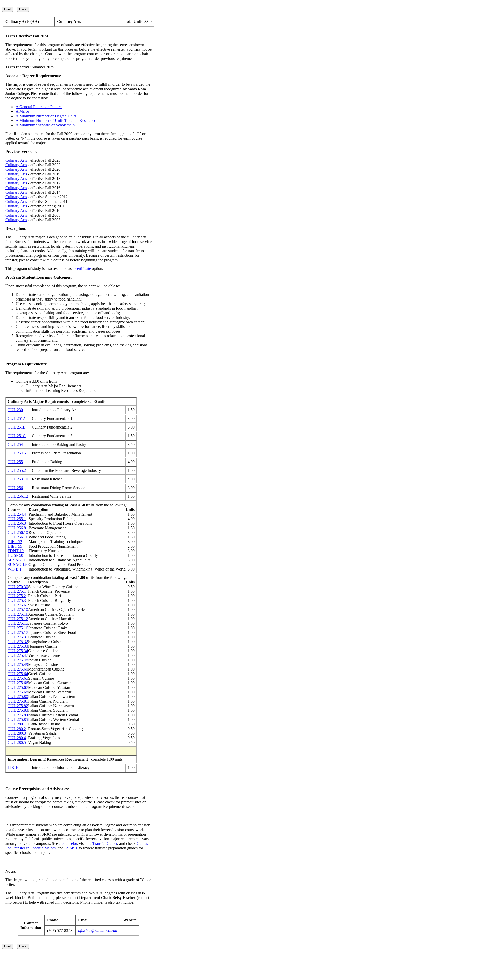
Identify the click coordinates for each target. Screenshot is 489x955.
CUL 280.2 (17, 728)
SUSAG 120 (18, 564)
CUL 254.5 (17, 453)
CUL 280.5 (17, 742)
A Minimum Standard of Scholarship (45, 125)
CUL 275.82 (18, 706)
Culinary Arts (16, 160)
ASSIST (71, 848)
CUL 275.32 (18, 641)
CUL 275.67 (18, 687)
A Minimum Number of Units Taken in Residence (56, 120)
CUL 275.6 (17, 605)
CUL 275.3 (17, 600)
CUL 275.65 (18, 678)
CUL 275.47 (18, 655)
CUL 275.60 (18, 669)
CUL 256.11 (18, 537)
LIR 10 (13, 767)
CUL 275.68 (18, 692)
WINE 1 (14, 569)
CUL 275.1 (17, 591)
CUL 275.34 (18, 651)
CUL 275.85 (18, 719)
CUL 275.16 (18, 628)
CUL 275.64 (18, 674)
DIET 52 (15, 541)
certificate (83, 268)
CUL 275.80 (18, 696)
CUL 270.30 (18, 587)
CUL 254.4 (17, 514)
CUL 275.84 (18, 715)
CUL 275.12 (18, 619)
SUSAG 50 (17, 560)
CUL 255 (15, 462)
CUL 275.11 (18, 614)
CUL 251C (17, 436)
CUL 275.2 (17, 596)
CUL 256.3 (17, 523)
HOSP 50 (15, 555)
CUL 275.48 (18, 660)
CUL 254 (15, 444)
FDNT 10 (16, 551)
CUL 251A (17, 418)
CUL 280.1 (17, 724)
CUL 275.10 (18, 609)
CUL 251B (17, 427)
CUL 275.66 (18, 683)
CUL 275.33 (18, 646)
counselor (69, 843)
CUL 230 (15, 410)
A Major (22, 111)
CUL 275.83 (18, 710)
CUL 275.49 (18, 664)
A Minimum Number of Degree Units (46, 116)
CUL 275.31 (18, 637)
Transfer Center (104, 843)
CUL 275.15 (18, 623)
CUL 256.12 (18, 496)
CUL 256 (15, 488)
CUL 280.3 (17, 733)
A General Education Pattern (39, 107)
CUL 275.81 (18, 701)
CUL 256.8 (17, 528)
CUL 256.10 (18, 532)
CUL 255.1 (17, 519)
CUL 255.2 (17, 470)
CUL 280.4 (17, 738)
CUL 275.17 (18, 632)
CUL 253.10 (18, 479)
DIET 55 (15, 546)
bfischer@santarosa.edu (97, 930)
